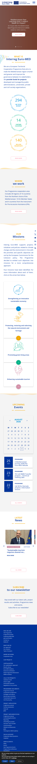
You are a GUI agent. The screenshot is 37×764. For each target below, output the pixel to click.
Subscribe (18, 616)
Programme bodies (8, 634)
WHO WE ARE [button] (7, 631)
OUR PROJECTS (8, 660)
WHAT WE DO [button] (7, 645)
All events (18, 503)
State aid (6, 709)
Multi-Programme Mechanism (11, 672)
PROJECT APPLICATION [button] (10, 703)
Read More (18, 34)
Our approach (7, 647)
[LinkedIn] (35, 241)
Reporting (6, 720)
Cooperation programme (10, 692)
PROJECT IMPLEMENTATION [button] (11, 714)
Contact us (6, 640)
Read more (18, 158)
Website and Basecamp (9, 727)
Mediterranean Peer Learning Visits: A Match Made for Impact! (18, 21)
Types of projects (8, 651)
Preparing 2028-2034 (9, 636)
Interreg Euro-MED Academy (11, 731)
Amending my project (9, 721)
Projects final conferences (10, 749)
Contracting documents (10, 718)
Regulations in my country (10, 685)
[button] (4, 546)
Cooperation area (8, 656)
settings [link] (14, 758)
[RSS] (35, 248)
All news (19, 570)
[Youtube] (35, 237)
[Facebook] (35, 231)
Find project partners (9, 683)
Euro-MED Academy (9, 669)
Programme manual (9, 690)
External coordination (9, 671)
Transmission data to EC (10, 698)
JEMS (5, 711)
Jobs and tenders (8, 638)
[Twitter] (35, 234)
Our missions (7, 649)
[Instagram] (35, 244)
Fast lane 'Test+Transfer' (10, 723)
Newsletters (7, 751)
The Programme (8, 632)
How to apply (7, 681)
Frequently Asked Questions (11, 736)
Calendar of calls (8, 680)
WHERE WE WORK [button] (9, 654)
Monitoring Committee (9, 696)
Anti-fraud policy (8, 700)
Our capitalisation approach (11, 665)
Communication (8, 725)
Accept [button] (5, 761)
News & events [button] (8, 741)
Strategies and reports (9, 694)
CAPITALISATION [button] (8, 663)
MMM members (8, 674)
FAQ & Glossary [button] (8, 734)
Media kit (6, 642)
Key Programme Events (9, 747)
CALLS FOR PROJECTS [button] (10, 678)
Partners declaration (9, 707)
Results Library (7, 667)
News (5, 743)
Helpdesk (6, 738)
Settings (20, 761)
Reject (12, 761)
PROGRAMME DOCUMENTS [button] (11, 689)
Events (5, 745)
